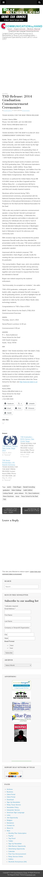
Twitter (10, 841)
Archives (10, 789)
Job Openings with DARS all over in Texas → (31, 510)
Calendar (11, 851)
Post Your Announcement (17, 854)
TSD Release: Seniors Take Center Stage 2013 (10, 448)
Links (8, 815)
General (5, 93)
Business (10, 792)
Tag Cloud (11, 838)
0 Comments (26, 110)
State (7, 638)
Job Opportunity (12, 818)
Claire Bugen (17, 487)
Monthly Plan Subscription (17, 833)
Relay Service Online (15, 856)
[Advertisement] (21, 69)
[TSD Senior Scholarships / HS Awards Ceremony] (11, 470)
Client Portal (11, 794)
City (6, 634)
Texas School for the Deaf (29, 496)
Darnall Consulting (29, 487)
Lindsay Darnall (8, 493)
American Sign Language (15, 812)
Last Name (8, 621)
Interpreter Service (13, 810)
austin (9, 487)
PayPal (10, 836)
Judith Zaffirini (27, 490)
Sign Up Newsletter (15, 843)
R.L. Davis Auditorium (32, 493)
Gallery (10, 859)
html (11, 645)
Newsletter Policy (13, 807)
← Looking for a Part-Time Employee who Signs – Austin (10, 510)
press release (19, 493)
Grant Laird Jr (8, 110)
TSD (4, 499)
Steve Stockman (8, 496)
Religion (9, 820)
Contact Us (10, 825)
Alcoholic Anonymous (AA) (17, 862)
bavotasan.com (30, 875)
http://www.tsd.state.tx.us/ (28, 382)
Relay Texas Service (14, 805)
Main (8, 831)
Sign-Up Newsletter (13, 802)
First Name (8, 615)
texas (17, 496)
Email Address (10, 609)
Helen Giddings (16, 490)
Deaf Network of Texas (20, 872)
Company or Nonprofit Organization (17, 627)
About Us (10, 828)
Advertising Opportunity (16, 849)
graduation (6, 490)
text (11, 648)
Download (10, 799)
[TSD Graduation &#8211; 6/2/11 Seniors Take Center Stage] (29, 447)
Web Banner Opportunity (17, 846)
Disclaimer (10, 823)
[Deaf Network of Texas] (21, 9)
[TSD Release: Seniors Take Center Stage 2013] (10, 440)
